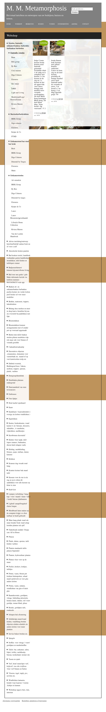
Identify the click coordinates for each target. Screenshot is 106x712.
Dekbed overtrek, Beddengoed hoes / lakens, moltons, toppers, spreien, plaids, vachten (16, 367)
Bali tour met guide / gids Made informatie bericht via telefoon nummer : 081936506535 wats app (17, 278)
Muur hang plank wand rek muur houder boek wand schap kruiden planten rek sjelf (18, 523)
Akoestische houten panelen (19, 251)
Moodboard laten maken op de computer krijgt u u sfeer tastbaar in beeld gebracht (18, 513)
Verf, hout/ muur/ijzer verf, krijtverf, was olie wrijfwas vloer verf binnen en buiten (18, 666)
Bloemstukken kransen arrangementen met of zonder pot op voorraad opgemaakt (17, 327)
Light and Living (17, 92)
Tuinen (52, 24)
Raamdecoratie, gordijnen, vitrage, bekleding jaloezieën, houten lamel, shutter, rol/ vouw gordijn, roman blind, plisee (18, 599)
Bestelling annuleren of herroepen (34, 700)
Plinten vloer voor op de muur (16, 560)
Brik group (15, 61)
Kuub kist (12, 489)
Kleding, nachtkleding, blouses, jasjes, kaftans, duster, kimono (18, 452)
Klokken (12, 459)
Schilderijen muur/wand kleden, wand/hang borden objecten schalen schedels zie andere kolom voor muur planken (17, 624)
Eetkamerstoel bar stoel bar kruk (19, 142)
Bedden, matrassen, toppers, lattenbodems (18, 302)
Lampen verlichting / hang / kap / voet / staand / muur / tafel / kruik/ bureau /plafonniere (18, 496)
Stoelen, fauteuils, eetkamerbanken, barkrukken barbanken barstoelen (18, 46)
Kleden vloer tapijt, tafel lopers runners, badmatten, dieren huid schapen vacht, (16, 442)
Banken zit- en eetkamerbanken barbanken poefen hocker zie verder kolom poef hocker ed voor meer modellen (18, 291)
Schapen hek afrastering (17, 614)
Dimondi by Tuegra (18, 161)
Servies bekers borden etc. (18, 633)
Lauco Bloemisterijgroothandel (19, 216)
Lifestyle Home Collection (16, 223)
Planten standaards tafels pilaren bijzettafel (16, 549)
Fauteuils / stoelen (17, 52)
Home (8, 24)
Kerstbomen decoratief (17, 435)
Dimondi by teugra (18, 197)
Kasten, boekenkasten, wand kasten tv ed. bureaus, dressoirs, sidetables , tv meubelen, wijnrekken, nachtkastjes (18, 427)
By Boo (14, 189)
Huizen (41, 24)
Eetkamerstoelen (16, 175)
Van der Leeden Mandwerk (16, 235)
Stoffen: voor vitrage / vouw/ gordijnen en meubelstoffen (18, 643)
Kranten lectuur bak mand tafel (17, 471)
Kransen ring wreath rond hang (17, 464)
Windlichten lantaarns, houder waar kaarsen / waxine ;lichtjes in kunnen (17, 683)
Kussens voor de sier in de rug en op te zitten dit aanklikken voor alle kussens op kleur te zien (18, 481)
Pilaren (11, 536)
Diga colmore (16, 123)
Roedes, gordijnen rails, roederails (16, 608)
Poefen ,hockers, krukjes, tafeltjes (17, 567)
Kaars (11, 407)
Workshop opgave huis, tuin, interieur (18, 691)
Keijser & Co (16, 132)
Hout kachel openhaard (17, 403)
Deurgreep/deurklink (16, 375)
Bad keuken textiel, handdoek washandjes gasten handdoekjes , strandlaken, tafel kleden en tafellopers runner (18, 259)
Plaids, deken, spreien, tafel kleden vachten (18, 542)
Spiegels (12, 638)
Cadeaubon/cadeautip (16, 347)
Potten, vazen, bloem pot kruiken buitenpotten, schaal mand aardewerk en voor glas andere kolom (17, 577)
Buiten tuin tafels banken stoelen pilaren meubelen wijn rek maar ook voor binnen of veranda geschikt (17, 338)
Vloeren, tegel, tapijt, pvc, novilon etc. (17, 674)
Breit (13, 148)
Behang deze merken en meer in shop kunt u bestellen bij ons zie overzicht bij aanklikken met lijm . (18, 312)
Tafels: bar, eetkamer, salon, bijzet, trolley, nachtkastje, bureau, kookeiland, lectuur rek (18, 652)
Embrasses (12, 394)
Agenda (74, 24)
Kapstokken (13, 418)
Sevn (13, 108)
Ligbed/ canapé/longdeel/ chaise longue (17, 504)
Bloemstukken (14, 320)
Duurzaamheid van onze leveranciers (16, 388)
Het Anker (15, 83)
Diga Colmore (16, 157)
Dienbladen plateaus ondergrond (15, 381)
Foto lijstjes (13, 398)
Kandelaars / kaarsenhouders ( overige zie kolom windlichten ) (19, 413)
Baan (13, 57)
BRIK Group (16, 118)
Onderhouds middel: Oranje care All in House (18, 531)
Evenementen (63, 24)
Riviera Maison (16, 229)
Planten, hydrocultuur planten (19, 555)
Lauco (13, 211)
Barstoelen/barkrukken (19, 114)
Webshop (18, 24)
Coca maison (16, 70)
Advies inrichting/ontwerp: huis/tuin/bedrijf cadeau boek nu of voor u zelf (18, 244)
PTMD (13, 136)
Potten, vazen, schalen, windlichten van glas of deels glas (17, 588)
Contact (85, 24)
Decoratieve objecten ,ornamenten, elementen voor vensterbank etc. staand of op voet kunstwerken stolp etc (17, 355)
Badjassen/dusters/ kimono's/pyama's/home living (18, 268)
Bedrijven (30, 24)
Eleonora (14, 127)
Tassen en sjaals (14, 659)
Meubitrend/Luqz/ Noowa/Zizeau (17, 98)
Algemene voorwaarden (11, 700)
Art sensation (16, 180)
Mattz (13, 170)
